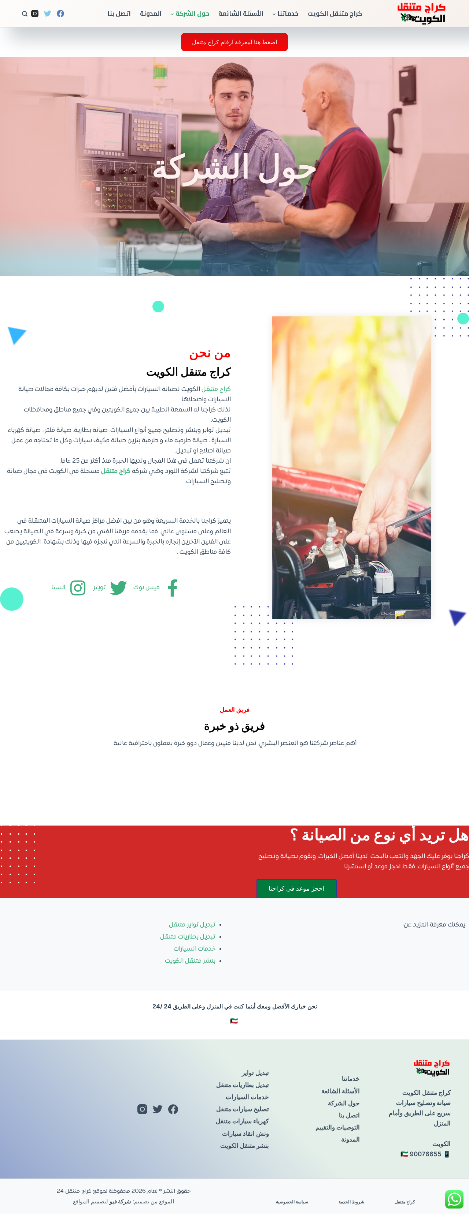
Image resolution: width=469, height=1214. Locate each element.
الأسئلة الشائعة (240, 13)
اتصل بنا (119, 13)
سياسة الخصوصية (292, 1201)
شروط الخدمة (351, 1201)
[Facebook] (60, 13)
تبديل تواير (255, 1072)
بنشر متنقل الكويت (190, 961)
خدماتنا (287, 13)
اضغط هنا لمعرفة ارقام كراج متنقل (234, 42)
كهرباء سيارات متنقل (242, 1121)
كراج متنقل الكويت (334, 13)
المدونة (151, 13)
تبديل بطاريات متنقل (187, 937)
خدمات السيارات (194, 949)
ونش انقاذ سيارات (245, 1133)
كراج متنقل (216, 389)
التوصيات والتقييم (337, 1127)
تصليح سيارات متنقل (242, 1109)
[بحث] (24, 13)
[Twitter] (47, 13)
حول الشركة (192, 13)
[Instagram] (34, 13)
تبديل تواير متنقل (192, 925)
